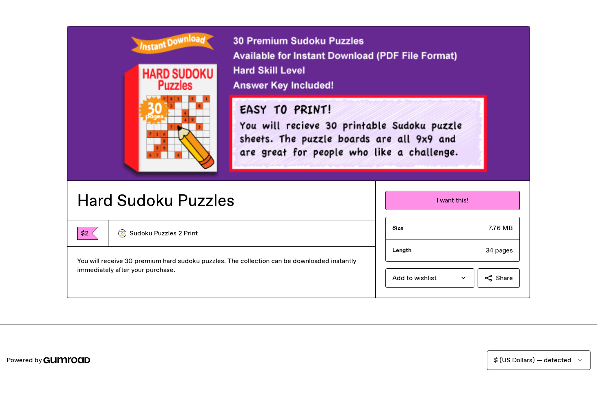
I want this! (452, 200)
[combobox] (429, 278)
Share (504, 278)
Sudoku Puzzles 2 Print (164, 233)
